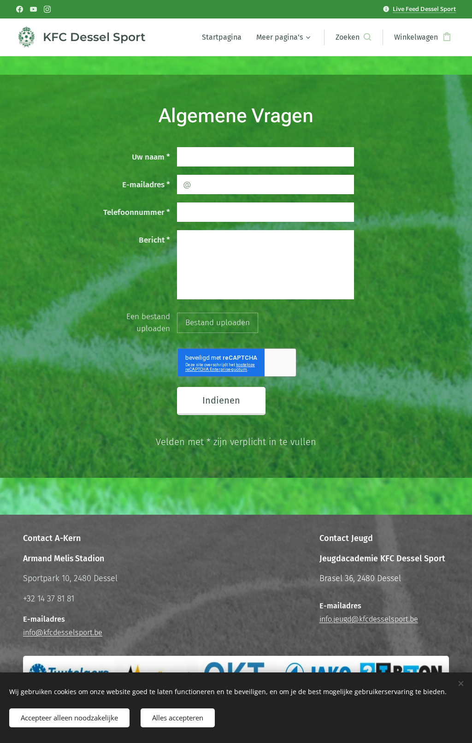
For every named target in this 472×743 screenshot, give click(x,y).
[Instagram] (47, 9)
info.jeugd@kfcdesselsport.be (368, 619)
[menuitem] (224, 37)
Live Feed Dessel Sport (424, 9)
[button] (353, 37)
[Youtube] (33, 9)
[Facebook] (19, 9)
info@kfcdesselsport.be (62, 632)
